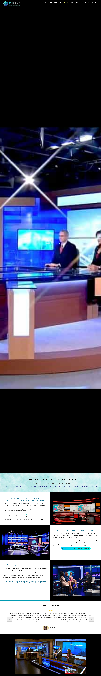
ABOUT (71, 2)
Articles (87, 2)
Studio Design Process (55, 2)
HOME (45, 2)
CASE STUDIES (79, 2)
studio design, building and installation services (27, 514)
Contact (93, 2)
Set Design (65, 2)
